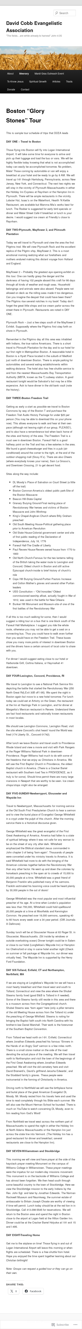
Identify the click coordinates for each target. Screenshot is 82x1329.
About (10, 73)
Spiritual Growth (38, 81)
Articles (56, 81)
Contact (25, 89)
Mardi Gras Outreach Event (49, 73)
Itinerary (24, 73)
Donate (11, 89)
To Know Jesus (15, 81)
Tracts (69, 81)
